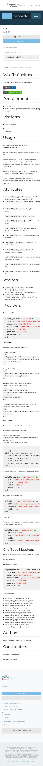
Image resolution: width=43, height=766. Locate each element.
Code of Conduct (10, 760)
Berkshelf (14, 52)
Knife (20, 52)
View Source (21, 693)
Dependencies (13, 67)
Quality (29, 67)
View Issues (21, 697)
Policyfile (6, 52)
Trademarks (9, 754)
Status (33, 761)
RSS (5, 29)
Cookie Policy (15, 761)
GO (36, 15)
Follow (22, 41)
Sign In (37, 5)
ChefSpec (23, 554)
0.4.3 (20, 37)
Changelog (20, 67)
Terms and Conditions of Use (23, 760)
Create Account (25, 5)
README (6, 67)
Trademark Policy (25, 761)
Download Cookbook (21, 731)
